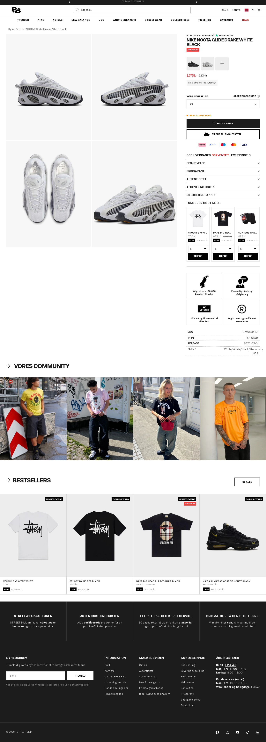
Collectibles (180, 19)
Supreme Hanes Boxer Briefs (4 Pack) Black (248, 232)
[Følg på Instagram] (227, 732)
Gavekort (226, 19)
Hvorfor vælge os (149, 682)
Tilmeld (80, 675)
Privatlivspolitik (114, 693)
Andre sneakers (124, 19)
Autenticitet (146, 670)
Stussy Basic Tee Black (85, 581)
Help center (188, 682)
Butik (108, 665)
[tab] (29, 480)
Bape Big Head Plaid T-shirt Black (223, 232)
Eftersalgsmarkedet (151, 688)
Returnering (188, 665)
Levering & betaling (192, 670)
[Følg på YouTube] (238, 732)
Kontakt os (187, 688)
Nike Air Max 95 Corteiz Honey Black (226, 581)
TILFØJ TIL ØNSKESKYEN (226, 134)
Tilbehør (204, 19)
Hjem (11, 29)
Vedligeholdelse (190, 699)
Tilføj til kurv (223, 123)
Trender (23, 19)
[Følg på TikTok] (248, 732)
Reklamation (188, 676)
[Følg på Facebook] (217, 732)
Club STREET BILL (115, 676)
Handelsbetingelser (116, 688)
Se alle (247, 481)
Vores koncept (147, 676)
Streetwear (153, 19)
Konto (236, 10)
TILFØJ (198, 256)
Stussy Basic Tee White (198, 232)
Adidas (58, 19)
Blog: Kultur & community (154, 693)
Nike (41, 19)
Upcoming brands (115, 682)
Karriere (110, 670)
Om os (143, 665)
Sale (245, 19)
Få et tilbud (188, 705)
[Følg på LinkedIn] (258, 732)
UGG (101, 19)
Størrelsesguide (244, 96)
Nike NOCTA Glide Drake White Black (43, 29)
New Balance (80, 19)
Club (224, 10)
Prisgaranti (187, 693)
